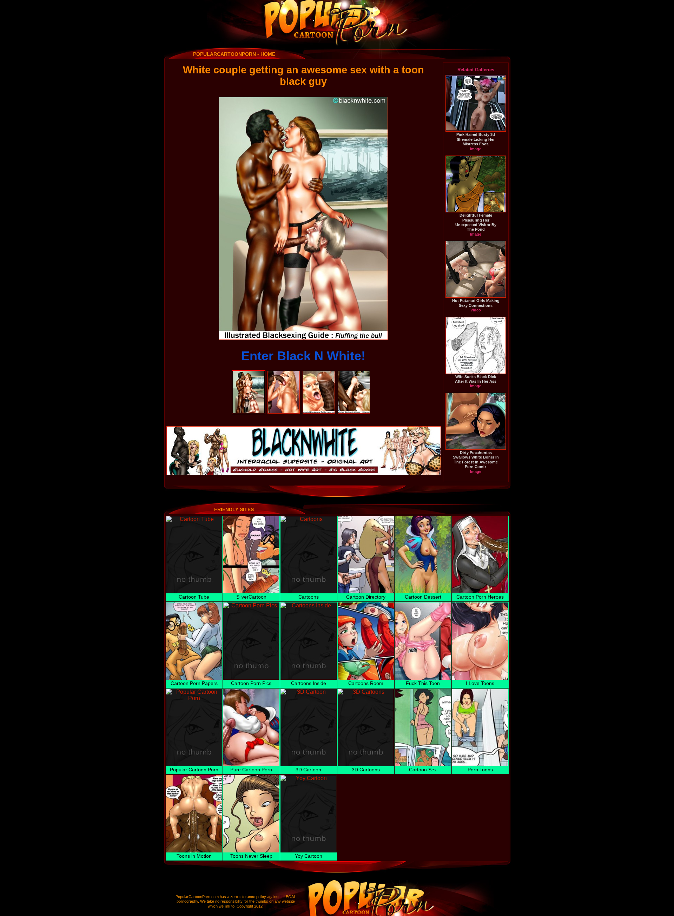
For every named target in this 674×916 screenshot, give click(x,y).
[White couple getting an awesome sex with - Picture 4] (354, 374)
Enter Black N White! (303, 356)
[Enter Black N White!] (303, 218)
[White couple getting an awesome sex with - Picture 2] (283, 374)
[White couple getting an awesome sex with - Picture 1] (248, 374)
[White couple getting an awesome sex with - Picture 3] (319, 374)
